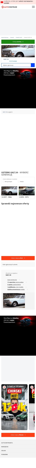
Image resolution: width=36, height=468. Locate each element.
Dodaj (17, 41)
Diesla (22, 181)
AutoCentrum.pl (9, 7)
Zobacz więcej (17, 258)
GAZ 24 (6, 59)
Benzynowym (8, 181)
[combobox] (18, 65)
